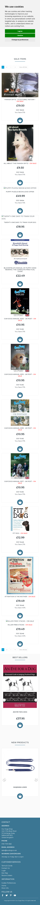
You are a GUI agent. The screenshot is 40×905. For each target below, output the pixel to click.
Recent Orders (7, 875)
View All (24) (23, 67)
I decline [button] (20, 35)
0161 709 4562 (7, 844)
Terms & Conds (7, 866)
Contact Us (6, 868)
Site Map (5, 873)
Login (4, 871)
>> (15, 67)
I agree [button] (20, 31)
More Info (5, 888)
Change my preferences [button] (20, 39)
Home (4, 886)
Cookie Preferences (9, 883)
